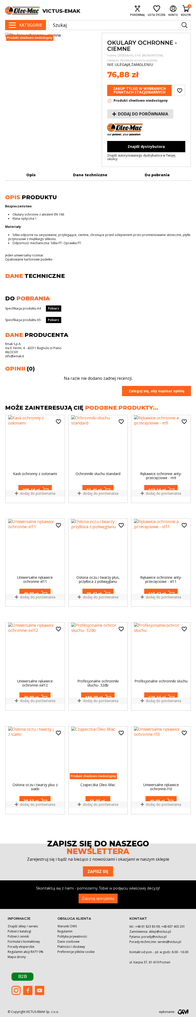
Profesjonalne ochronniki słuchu (161, 681)
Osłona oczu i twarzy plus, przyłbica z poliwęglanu (98, 579)
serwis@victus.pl (169, 942)
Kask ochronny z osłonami (35, 474)
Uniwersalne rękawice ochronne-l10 (161, 787)
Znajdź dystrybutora (146, 146)
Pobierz (53, 308)
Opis (31, 175)
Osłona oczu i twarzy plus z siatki (35, 787)
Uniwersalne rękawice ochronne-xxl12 (35, 683)
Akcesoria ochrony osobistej (138, 60)
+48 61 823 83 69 (147, 926)
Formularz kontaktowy (24, 941)
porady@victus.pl (154, 937)
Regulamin (64, 931)
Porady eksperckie (21, 946)
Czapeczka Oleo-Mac (97, 785)
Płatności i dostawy (71, 946)
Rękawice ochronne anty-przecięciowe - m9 (161, 476)
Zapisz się (98, 871)
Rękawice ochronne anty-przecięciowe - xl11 (161, 579)
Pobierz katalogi (19, 931)
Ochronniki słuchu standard (98, 474)
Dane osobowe (68, 941)
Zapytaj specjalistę (98, 898)
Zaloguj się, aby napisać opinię (156, 390)
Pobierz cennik (18, 936)
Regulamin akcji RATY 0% (25, 952)
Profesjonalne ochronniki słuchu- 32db (98, 683)
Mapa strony (17, 957)
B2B (22, 976)
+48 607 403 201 (173, 926)
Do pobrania (157, 175)
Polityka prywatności (72, 936)
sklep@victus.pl (160, 931)
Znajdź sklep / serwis (23, 926)
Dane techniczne (90, 175)
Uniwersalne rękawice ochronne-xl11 (35, 579)
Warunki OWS (67, 926)
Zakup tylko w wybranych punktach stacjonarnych (139, 90)
